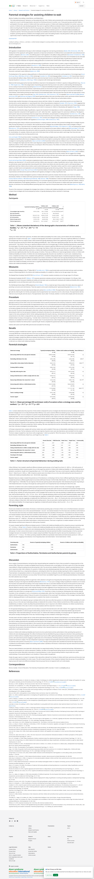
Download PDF (13, 38)
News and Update (32, 832)
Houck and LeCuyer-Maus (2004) (17, 160)
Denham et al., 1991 (44, 94)
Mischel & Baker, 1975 (55, 126)
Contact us (11, 826)
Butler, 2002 (67, 51)
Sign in (78, 2)
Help (29, 847)
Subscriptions (31, 853)
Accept (55, 875)
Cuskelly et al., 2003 (45, 76)
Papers (68, 826)
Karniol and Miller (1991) (38, 591)
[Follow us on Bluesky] (15, 821)
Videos (30, 828)
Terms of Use (12, 853)
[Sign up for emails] (10, 821)
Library (15, 10)
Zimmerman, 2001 (75, 51)
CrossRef (51, 682)
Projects (30, 840)
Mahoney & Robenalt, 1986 (33, 178)
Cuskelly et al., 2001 (67, 76)
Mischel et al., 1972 (14, 128)
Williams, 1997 (30, 278)
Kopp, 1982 (76, 107)
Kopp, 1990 (33, 80)
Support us (41, 6)
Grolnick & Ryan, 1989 (42, 119)
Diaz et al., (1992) (72, 103)
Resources (33, 6)
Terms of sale (12, 860)
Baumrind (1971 (37, 86)
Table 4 (24, 527)
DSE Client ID (31, 849)
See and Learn (70, 842)
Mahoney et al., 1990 (75, 184)
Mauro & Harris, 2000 (27, 76)
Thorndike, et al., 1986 (42, 270)
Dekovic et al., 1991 (75, 287)
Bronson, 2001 (25, 55)
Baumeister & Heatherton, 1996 (76, 55)
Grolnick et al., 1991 (54, 119)
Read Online (12, 706)
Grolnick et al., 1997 (75, 114)
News (48, 6)
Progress (11, 836)
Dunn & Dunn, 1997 (38, 275)
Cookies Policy (12, 849)
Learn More (49, 875)
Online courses (70, 840)
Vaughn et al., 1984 (18, 85)
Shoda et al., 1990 (36, 65)
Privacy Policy (12, 851)
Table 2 (11, 411)
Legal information (13, 847)
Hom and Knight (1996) (15, 137)
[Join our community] (12, 821)
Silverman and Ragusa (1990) (27, 96)
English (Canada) (14, 866)
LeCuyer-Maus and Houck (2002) (28, 170)
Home (19, 6)
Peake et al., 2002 (66, 126)
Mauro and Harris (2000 (72, 94)
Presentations (51, 826)
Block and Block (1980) (49, 290)
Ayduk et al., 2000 (34, 71)
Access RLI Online (32, 851)
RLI (68, 838)
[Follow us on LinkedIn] (17, 821)
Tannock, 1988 (44, 178)
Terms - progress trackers (15, 855)
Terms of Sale (29, 877)
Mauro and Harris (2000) (38, 141)
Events (49, 847)
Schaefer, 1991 (63, 103)
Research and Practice (24, 10)
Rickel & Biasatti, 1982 (41, 285)
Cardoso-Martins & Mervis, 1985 (17, 178)
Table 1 (29, 238)
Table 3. (47, 435)
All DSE (81, 6)
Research (25, 6)
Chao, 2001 (35, 94)
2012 (68, 828)
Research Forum (32, 838)
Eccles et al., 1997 (54, 94)
